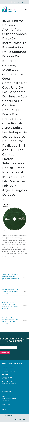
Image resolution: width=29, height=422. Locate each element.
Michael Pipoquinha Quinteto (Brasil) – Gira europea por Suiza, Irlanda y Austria (10, 305)
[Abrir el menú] (26, 9)
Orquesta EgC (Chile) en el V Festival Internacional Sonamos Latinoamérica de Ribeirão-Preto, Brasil (10, 277)
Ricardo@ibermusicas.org (9, 378)
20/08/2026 (24, 277)
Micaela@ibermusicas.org (8, 371)
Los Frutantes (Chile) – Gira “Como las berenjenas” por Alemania (10, 291)
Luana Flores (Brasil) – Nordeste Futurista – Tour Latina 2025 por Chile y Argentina (10, 320)
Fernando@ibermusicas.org (9, 383)
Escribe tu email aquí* (6, 344)
